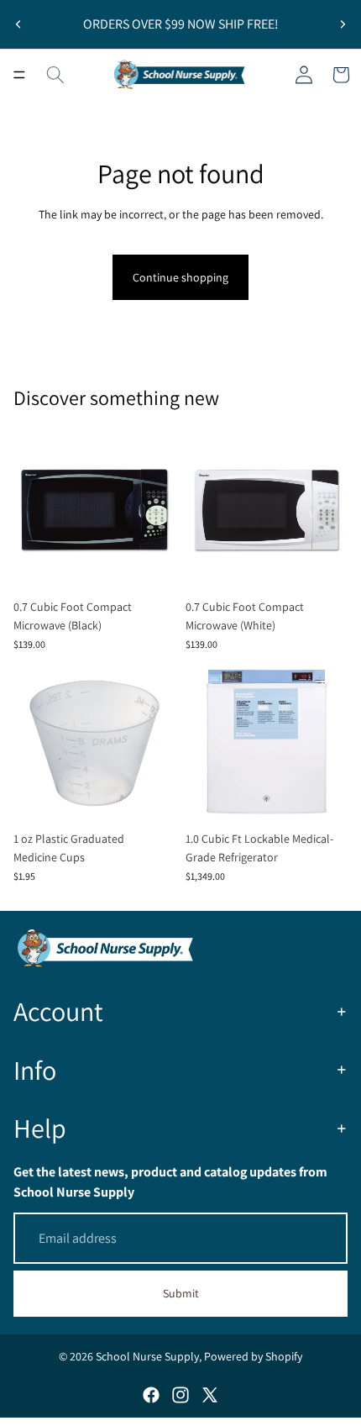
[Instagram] (180, 1395)
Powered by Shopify (253, 1356)
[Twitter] (210, 1395)
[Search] (55, 74)
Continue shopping (180, 277)
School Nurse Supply (147, 1356)
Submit (181, 1293)
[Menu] (19, 74)
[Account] (303, 74)
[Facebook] (151, 1395)
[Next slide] (342, 24)
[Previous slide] (18, 24)
